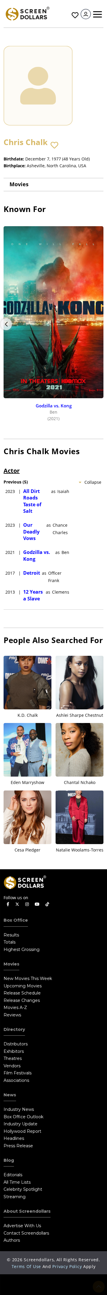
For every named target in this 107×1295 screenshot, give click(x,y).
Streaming (15, 1196)
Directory (14, 1029)
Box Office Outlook (23, 1116)
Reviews (12, 1015)
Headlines (14, 1138)
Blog (9, 1160)
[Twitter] (17, 904)
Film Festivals (18, 1073)
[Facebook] (8, 904)
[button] (54, 145)
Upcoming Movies (23, 986)
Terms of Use (26, 1266)
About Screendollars (27, 1211)
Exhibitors (14, 1051)
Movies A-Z (15, 1007)
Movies (19, 184)
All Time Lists (17, 1182)
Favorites (74, 15)
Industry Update (20, 1124)
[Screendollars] (27, 13)
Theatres (13, 1058)
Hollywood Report (22, 1131)
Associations (16, 1080)
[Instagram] (27, 904)
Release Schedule (22, 993)
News (10, 1095)
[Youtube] (37, 904)
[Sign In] (86, 14)
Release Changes (22, 1000)
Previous (6, 324)
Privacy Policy (67, 1266)
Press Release (18, 1145)
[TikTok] (47, 904)
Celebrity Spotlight (23, 1189)
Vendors (12, 1066)
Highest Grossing (22, 949)
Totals (9, 942)
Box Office (16, 920)
